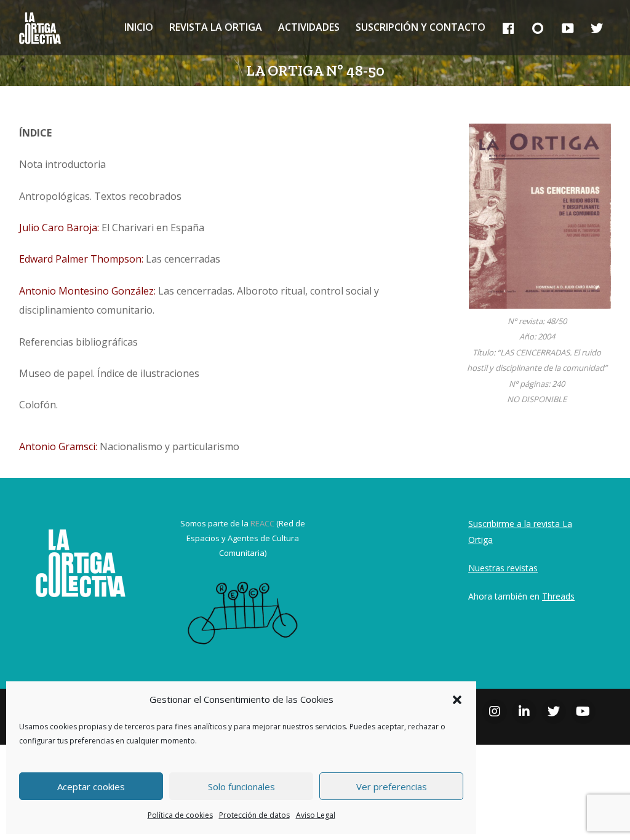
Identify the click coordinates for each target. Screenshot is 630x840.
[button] (457, 700)
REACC (262, 523)
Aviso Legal (315, 815)
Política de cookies (180, 815)
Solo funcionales (241, 786)
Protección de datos (254, 815)
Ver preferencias (391, 786)
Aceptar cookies (91, 786)
